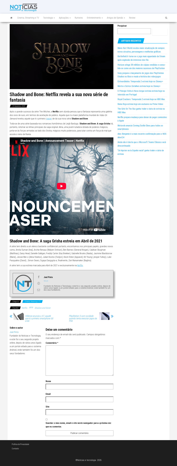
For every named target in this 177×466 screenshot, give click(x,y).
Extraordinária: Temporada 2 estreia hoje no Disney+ (140, 81)
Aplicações (64, 17)
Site (47, 406)
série (31, 307)
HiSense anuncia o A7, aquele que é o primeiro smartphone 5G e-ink (39, 318)
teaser (49, 118)
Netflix (80, 265)
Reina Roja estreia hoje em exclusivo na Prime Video (140, 104)
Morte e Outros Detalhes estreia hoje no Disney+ (139, 86)
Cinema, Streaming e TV (28, 17)
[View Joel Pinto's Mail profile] (38, 290)
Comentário (52, 343)
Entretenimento (94, 17)
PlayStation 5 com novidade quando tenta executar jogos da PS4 (83, 318)
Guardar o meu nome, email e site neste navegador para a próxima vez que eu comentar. (78, 425)
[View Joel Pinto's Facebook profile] (38, 277)
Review (132, 17)
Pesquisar (122, 25)
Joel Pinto (14, 332)
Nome (48, 381)
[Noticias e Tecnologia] (11, 18)
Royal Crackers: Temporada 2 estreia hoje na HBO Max (141, 99)
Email (48, 394)
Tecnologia (48, 17)
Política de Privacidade (20, 444)
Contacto (15, 448)
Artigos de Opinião (115, 17)
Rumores (79, 17)
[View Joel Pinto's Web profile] (38, 283)
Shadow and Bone (42, 308)
